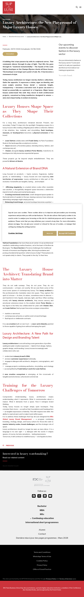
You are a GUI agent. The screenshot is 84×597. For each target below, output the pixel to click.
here (18, 224)
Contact (42, 534)
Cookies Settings (15, 233)
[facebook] (34, 496)
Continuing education (43, 518)
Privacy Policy (42, 565)
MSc (42, 514)
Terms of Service (65, 579)
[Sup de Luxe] (9, 7)
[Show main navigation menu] (80, 7)
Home (4, 36)
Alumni (42, 530)
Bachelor (42, 506)
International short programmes (42, 522)
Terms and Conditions (42, 552)
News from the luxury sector (16, 36)
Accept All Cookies (67, 233)
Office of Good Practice (42, 569)
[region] (42, 223)
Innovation (10, 54)
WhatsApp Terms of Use (42, 556)
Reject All (50, 233)
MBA (42, 510)
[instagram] (39, 496)
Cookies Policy (42, 561)
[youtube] (50, 496)
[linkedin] (45, 496)
